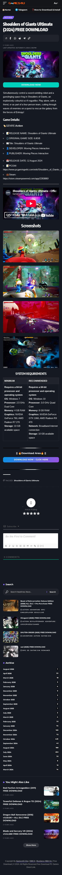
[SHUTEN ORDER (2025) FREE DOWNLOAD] (10, 637)
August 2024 (30, 748)
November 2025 (30, 695)
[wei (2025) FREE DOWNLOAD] (10, 651)
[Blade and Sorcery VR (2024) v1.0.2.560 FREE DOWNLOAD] (51, 834)
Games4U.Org (22, 861)
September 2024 (30, 743)
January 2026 (30, 686)
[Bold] (6, 546)
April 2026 (30, 673)
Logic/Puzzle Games (29, 624)
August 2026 (30, 669)
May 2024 (30, 761)
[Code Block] (31, 546)
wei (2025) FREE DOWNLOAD (32, 647)
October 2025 (30, 700)
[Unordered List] (24, 546)
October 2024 (30, 739)
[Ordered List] (20, 546)
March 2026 (30, 678)
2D (28, 650)
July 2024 (30, 752)
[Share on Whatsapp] (15, 38)
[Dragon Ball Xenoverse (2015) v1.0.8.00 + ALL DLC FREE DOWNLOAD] (51, 817)
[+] (42, 546)
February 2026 (30, 682)
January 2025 (30, 726)
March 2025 (30, 717)
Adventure (35, 610)
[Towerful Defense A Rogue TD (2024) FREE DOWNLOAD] (51, 804)
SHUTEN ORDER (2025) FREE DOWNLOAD (38, 632)
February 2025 (30, 722)
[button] (5, 3)
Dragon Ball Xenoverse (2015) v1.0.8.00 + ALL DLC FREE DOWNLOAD (18, 817)
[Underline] (13, 546)
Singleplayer (26, 612)
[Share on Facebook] (10, 38)
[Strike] (17, 546)
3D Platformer (37, 621)
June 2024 (30, 756)
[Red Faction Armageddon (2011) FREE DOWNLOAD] (51, 791)
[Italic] (9, 546)
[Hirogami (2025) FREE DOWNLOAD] (10, 622)
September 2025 (30, 704)
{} (38, 546)
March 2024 (30, 770)
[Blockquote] (27, 546)
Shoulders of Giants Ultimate (26, 480)
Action (8, 17)
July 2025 (30, 713)
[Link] (35, 546)
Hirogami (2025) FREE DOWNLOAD (35, 618)
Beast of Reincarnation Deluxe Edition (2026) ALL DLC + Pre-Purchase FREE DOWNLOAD (37, 603)
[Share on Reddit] (20, 38)
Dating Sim (46, 636)
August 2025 (30, 708)
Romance (45, 650)
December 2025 (30, 691)
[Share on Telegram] (24, 38)
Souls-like (39, 612)
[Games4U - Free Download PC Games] (16, 3)
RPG (43, 610)
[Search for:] (27, 592)
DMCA (32, 861)
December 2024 (30, 730)
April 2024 (30, 765)
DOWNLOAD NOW (31, 85)
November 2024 (30, 735)
